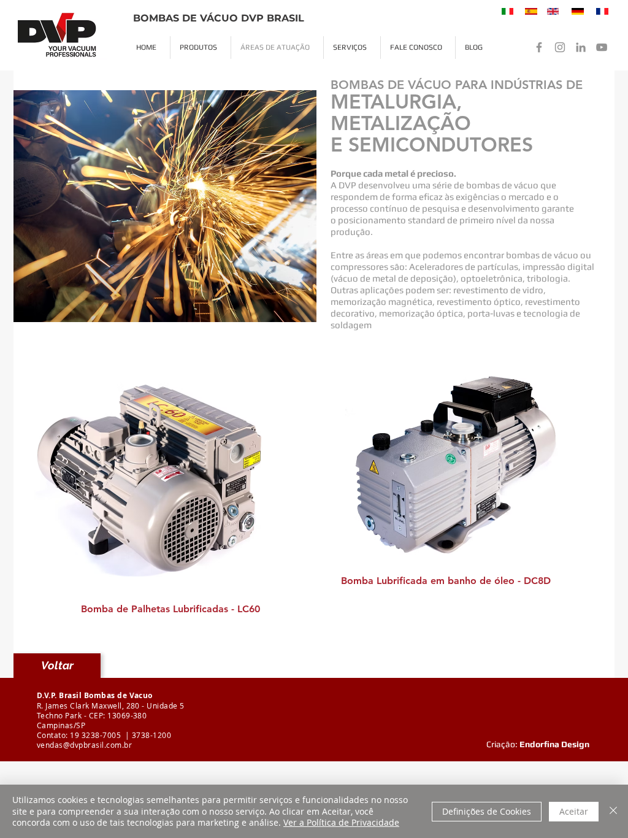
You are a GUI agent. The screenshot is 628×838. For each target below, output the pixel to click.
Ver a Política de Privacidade (341, 822)
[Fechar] (613, 811)
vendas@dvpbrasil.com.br (84, 745)
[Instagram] (560, 47)
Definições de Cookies (486, 811)
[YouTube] (601, 47)
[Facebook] (539, 47)
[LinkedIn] (581, 47)
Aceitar (573, 811)
